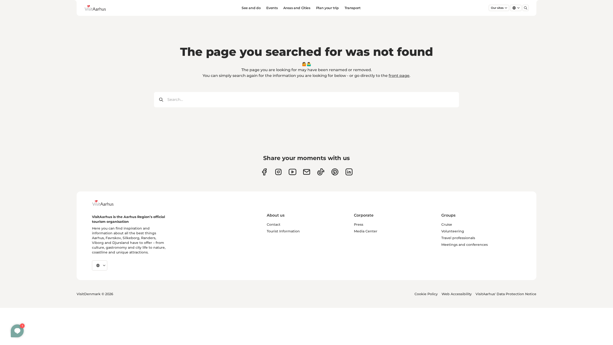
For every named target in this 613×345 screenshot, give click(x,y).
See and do (251, 8)
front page (399, 75)
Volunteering (452, 231)
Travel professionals (458, 238)
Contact (273, 224)
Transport (353, 8)
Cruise (446, 224)
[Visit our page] (278, 172)
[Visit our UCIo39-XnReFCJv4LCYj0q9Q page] (292, 172)
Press (358, 224)
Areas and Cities (296, 8)
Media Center (365, 231)
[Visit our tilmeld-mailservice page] (306, 172)
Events (272, 8)
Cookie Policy (426, 294)
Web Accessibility (457, 294)
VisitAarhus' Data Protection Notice (506, 294)
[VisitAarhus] (106, 203)
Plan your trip (327, 8)
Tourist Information (283, 231)
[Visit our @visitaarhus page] (321, 172)
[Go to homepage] (99, 8)
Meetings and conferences (464, 244)
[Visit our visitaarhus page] (264, 172)
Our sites (497, 8)
